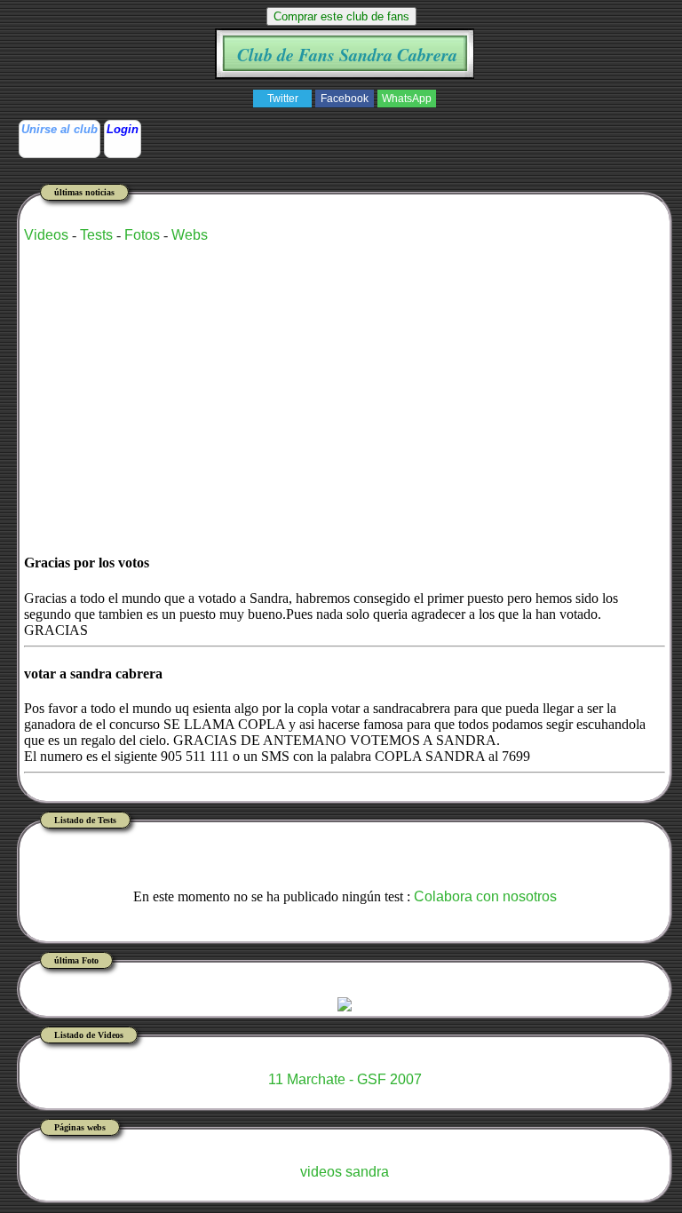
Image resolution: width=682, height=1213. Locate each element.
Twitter (282, 98)
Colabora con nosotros (485, 896)
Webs (189, 234)
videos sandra (344, 1171)
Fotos (142, 234)
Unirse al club (59, 129)
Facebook (345, 98)
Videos (46, 234)
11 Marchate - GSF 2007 (345, 1079)
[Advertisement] (232, 382)
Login (123, 129)
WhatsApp (407, 98)
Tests (96, 234)
